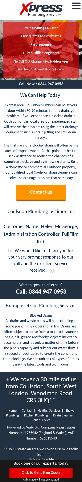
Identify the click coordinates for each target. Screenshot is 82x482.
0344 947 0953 (50, 84)
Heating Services (49, 410)
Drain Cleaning (63, 415)
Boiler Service (41, 420)
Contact (27, 410)
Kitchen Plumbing (36, 415)
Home (12, 410)
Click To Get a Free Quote (41, 473)
